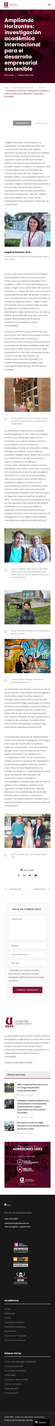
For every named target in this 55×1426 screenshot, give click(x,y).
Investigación (26, 75)
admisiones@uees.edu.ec (16, 1223)
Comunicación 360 (13, 1366)
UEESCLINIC (10, 1375)
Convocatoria (11, 1393)
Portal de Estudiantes (15, 1326)
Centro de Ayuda (12, 1384)
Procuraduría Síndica (15, 1370)
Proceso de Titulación (15, 1335)
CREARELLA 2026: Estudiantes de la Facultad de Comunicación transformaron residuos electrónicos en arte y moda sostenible (33, 1106)
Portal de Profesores (14, 1340)
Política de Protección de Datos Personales (25, 1420)
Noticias (9, 75)
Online (7, 1317)
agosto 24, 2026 (26, 1117)
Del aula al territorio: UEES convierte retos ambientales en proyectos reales (33, 1125)
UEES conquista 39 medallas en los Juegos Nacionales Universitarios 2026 (32, 1087)
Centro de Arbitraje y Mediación (20, 1361)
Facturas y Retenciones (16, 1379)
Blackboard (10, 1331)
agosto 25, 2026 (26, 1095)
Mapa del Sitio (11, 1388)
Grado (7, 1309)
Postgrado (9, 1313)
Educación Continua (14, 1322)
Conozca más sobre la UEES (18, 1062)
